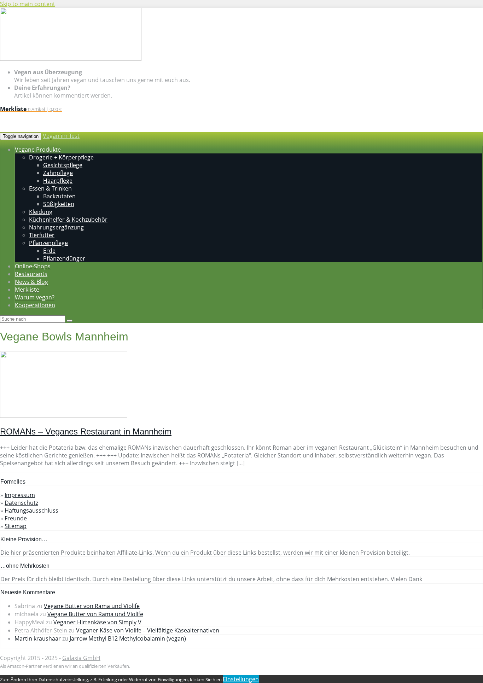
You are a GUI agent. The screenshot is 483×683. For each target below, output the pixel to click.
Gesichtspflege (62, 165)
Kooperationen (35, 305)
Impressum (20, 495)
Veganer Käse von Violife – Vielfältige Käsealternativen (147, 630)
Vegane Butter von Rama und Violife (92, 606)
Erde (49, 251)
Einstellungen (241, 679)
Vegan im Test (61, 136)
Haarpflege (57, 181)
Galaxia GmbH (81, 658)
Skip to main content (27, 4)
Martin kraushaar (37, 638)
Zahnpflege (58, 173)
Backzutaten (59, 196)
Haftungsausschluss (31, 510)
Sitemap (16, 526)
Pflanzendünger (64, 258)
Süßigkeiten (58, 204)
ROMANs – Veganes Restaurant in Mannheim (85, 431)
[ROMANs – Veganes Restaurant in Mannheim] (63, 416)
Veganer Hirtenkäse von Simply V (97, 622)
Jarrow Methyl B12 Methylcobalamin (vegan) (128, 638)
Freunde (16, 518)
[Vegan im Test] (70, 59)
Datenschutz (21, 503)
